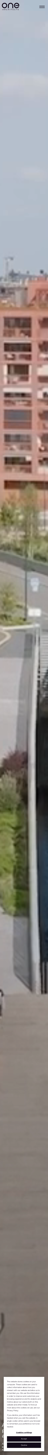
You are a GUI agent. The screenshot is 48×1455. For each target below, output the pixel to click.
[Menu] (42, 6)
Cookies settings (24, 1432)
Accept (24, 1439)
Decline (24, 1445)
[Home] (10, 6)
